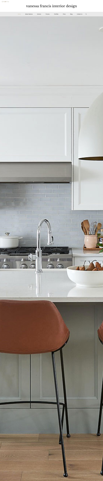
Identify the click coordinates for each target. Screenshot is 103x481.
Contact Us (79, 14)
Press (64, 14)
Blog (71, 14)
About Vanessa (29, 14)
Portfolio (56, 14)
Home (19, 14)
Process (48, 14)
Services (39, 14)
